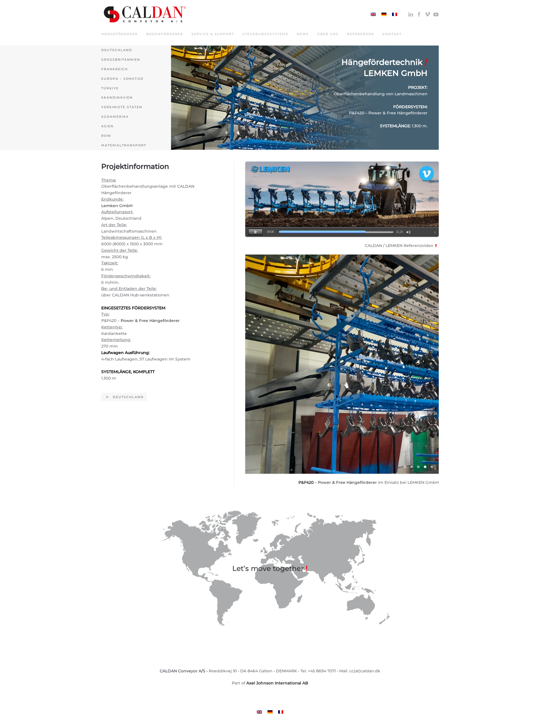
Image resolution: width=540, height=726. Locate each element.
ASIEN (107, 126)
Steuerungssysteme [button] (265, 34)
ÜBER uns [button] (328, 34)
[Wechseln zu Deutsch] (384, 14)
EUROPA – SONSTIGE (122, 79)
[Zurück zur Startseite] (144, 14)
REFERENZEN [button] (360, 34)
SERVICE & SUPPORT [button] (213, 34)
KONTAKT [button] (392, 34)
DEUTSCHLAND (116, 50)
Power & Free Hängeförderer (150, 320)
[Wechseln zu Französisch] (394, 14)
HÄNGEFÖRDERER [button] (119, 34)
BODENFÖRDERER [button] (164, 34)
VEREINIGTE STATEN (121, 107)
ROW (106, 136)
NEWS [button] (303, 34)
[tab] (405, 467)
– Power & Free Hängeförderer (337, 482)
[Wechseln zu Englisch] (373, 14)
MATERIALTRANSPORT (123, 145)
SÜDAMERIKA (115, 117)
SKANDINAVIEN (117, 97)
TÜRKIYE (110, 88)
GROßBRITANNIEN (120, 60)
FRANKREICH (114, 69)
